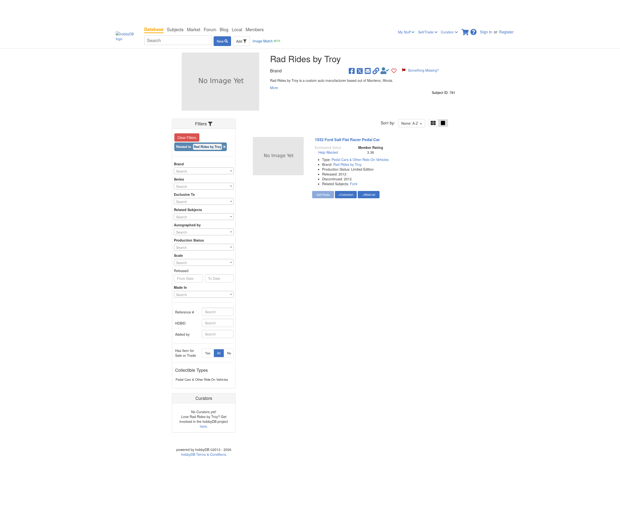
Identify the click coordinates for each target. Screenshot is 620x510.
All (219, 353)
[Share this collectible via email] (368, 71)
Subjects (175, 29)
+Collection (345, 194)
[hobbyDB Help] (473, 30)
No (229, 353)
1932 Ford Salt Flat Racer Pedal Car (347, 139)
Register (506, 32)
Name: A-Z (410, 123)
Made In (180, 287)
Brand (179, 163)
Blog (224, 29)
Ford (353, 183)
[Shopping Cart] (465, 30)
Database (153, 29)
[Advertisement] (310, 12)
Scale (178, 255)
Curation (448, 32)
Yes (207, 353)
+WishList (368, 194)
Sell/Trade (426, 32)
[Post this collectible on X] (360, 71)
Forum (210, 29)
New (221, 41)
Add (239, 41)
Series (179, 179)
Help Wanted (328, 152)
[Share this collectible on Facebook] (352, 71)
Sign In (486, 32)
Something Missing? (423, 70)
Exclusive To (184, 194)
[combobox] (204, 170)
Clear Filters (187, 137)
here (203, 426)
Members (255, 29)
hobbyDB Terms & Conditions (203, 454)
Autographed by (187, 224)
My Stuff (404, 32)
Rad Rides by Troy (347, 164)
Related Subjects (188, 209)
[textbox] (203, 171)
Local (237, 29)
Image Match (266, 40)
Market (193, 29)
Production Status (189, 240)
